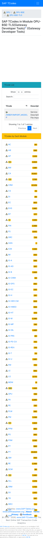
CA (9, 173)
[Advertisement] (21, 57)
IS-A (10, 260)
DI (9, 196)
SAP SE (24, 535)
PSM (10, 440)
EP (9, 214)
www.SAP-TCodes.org (27, 517)
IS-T (10, 353)
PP (10, 423)
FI (9, 220)
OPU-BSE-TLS (15, 15)
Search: (9, 96)
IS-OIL (11, 330)
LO (9, 376)
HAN (10, 243)
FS (9, 231)
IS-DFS (11, 283)
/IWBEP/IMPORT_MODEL (17, 115)
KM (9, 365)
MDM (10, 382)
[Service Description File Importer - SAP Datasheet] (6, 117)
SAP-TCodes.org (4, 526)
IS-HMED (12, 307)
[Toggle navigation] (37, 3)
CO (10, 179)
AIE (9, 150)
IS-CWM (12, 278)
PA (9, 399)
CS (9, 191)
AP (9, 156)
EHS (10, 208)
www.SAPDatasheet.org (13, 511)
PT (9, 446)
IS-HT (10, 312)
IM (9, 254)
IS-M (10, 318)
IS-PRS (11, 336)
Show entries (21, 92)
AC (9, 144)
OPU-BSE (20, 12)
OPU (8, 12)
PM (9, 417)
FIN (9, 225)
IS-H (10, 295)
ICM (10, 249)
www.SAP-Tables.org (25, 509)
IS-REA (11, 347)
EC (9, 202)
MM (10, 388)
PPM (10, 428)
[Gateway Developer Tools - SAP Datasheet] (25, 27)
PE (9, 405)
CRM (10, 185)
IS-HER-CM (13, 301)
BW (9, 167)
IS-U (10, 359)
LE (9, 370)
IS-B (10, 272)
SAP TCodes (9, 3)
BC (10, 162)
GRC (10, 237)
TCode (9, 106)
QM (9, 457)
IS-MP (11, 324)
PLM (10, 411)
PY (9, 452)
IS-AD (10, 266)
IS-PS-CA (12, 341)
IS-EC (10, 289)
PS (9, 434)
